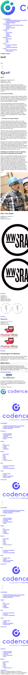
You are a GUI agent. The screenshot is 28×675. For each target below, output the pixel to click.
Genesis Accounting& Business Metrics (7, 434)
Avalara (5, 446)
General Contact (6, 473)
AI (3, 443)
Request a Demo (6, 477)
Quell (2, 84)
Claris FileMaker (4, 423)
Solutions (2, 441)
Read (3, 293)
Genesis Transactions (7, 437)
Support (5, 474)
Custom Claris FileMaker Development (11, 427)
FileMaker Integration (8, 428)
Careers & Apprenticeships (9, 468)
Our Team (5, 467)
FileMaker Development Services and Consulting (13, 425)
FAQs (4, 457)
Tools (4, 456)
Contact (2, 470)
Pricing (4, 438)
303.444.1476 (4, 479)
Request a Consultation (8, 476)
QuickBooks (6, 448)
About (2, 463)
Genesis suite (3, 431)
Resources (2, 451)
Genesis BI (5, 436)
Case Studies (6, 454)
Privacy (5, 459)
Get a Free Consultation (6, 372)
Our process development (8, 465)
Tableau (5, 447)
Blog (4, 455)
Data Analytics (6, 445)
